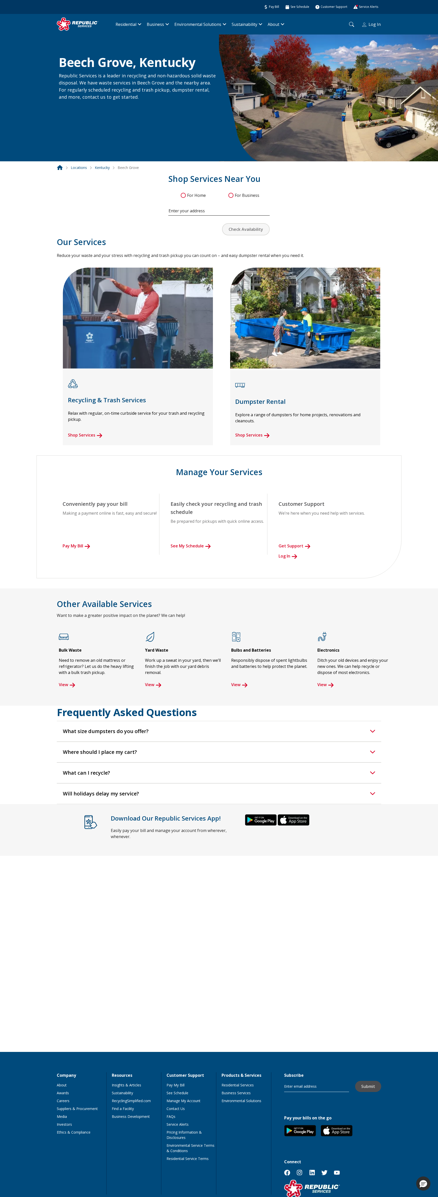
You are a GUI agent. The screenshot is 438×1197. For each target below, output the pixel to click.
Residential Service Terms (188, 1158)
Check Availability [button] (246, 229)
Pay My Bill (73, 546)
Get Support (291, 546)
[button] (65, 108)
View (63, 684)
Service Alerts (178, 1124)
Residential (126, 24)
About (273, 24)
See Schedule (177, 1092)
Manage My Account (183, 1100)
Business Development (131, 1116)
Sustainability (244, 24)
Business (155, 24)
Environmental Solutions (197, 24)
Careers (63, 1100)
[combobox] (219, 208)
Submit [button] (368, 1086)
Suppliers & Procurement (77, 1108)
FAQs (171, 1116)
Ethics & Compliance (73, 1132)
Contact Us (176, 1108)
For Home (196, 195)
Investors (64, 1124)
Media (62, 1116)
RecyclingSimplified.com (131, 1100)
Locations (79, 167)
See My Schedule (187, 546)
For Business (247, 195)
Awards (63, 1092)
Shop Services (81, 435)
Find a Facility (123, 1108)
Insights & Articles (126, 1085)
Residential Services (238, 1085)
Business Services (236, 1092)
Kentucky (102, 167)
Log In (375, 24)
